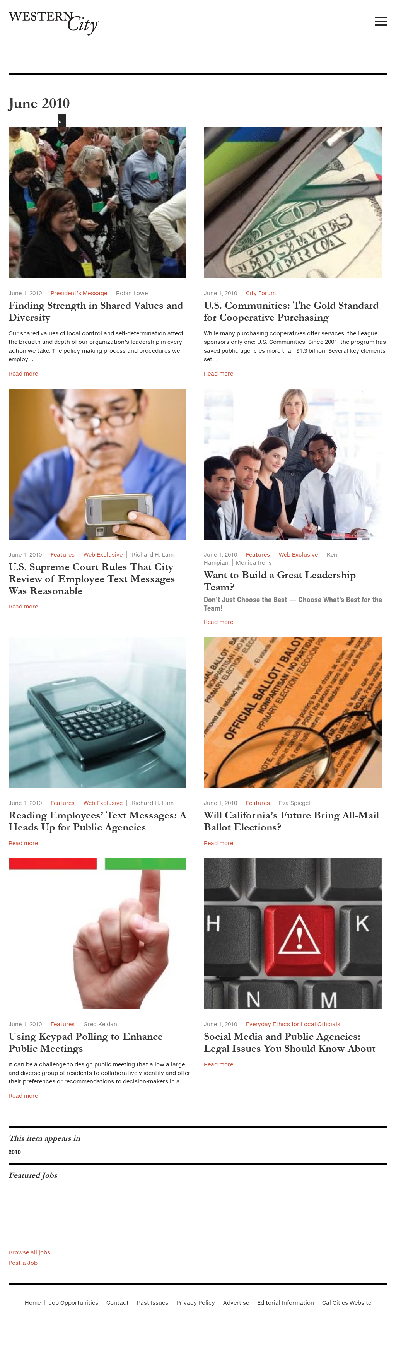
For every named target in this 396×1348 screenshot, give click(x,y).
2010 (15, 1151)
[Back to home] (49, 20)
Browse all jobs (29, 1252)
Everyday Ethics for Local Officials (293, 1024)
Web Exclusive (103, 554)
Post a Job (23, 1262)
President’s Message (79, 293)
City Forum (261, 293)
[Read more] (100, 202)
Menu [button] (381, 23)
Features (63, 554)
